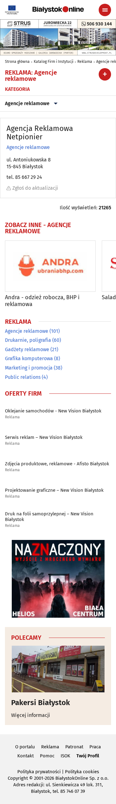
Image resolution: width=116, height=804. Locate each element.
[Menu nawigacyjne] (105, 10)
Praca (95, 747)
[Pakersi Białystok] (58, 669)
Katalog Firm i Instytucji (53, 61)
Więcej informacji (30, 715)
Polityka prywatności (39, 771)
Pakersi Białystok (40, 703)
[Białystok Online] (58, 9)
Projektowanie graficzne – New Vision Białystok (54, 490)
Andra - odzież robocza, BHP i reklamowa (42, 301)
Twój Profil (87, 756)
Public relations (23, 377)
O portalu (25, 747)
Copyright (18, 778)
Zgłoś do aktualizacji (35, 188)
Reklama (84, 61)
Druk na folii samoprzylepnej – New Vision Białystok (49, 516)
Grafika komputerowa (29, 358)
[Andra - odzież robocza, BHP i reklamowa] (50, 266)
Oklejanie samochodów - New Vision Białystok (53, 411)
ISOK (65, 756)
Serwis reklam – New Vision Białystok (44, 437)
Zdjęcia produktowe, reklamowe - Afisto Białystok (57, 464)
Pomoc (47, 756)
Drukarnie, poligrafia (28, 340)
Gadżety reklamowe (27, 349)
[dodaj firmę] (105, 74)
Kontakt (25, 756)
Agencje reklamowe (27, 103)
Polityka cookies (82, 771)
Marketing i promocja (29, 368)
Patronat (74, 747)
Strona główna (17, 61)
